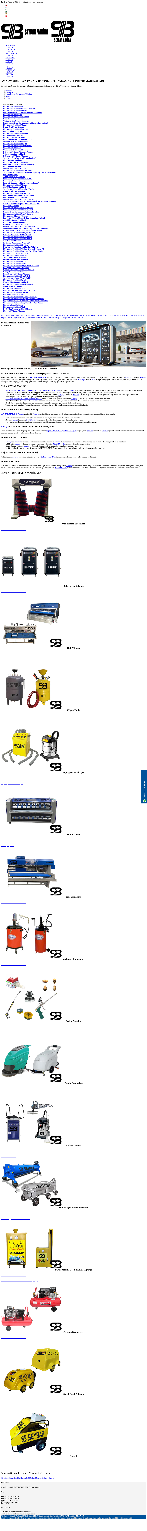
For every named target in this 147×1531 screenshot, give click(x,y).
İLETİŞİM (74, 1516)
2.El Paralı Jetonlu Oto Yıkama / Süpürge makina (24, 399)
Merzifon (38, 1478)
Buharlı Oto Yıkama (18, 315)
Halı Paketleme (75, 315)
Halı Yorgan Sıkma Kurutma (100, 315)
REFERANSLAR (62, 1516)
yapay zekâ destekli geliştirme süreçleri (61, 431)
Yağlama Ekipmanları (64, 318)
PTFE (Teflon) (31, 420)
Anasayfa (9, 90)
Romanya (81, 380)
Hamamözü (24, 1478)
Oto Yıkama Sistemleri (61, 315)
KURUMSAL (16, 1516)
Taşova (51, 1478)
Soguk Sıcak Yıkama (136, 315)
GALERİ (47, 1516)
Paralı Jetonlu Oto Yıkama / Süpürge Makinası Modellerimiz (29, 390)
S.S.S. (53, 1516)
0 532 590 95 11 (59, 444)
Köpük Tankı (6, 318)
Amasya (8, 96)
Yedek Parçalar (77, 318)
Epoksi (15, 420)
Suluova (8, 98)
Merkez (32, 1478)
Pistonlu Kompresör (35, 318)
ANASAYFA (6, 1516)
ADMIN (81, 1516)
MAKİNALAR (28, 1516)
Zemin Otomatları (49, 318)
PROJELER (39, 1516)
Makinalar (9, 92)
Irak (93, 380)
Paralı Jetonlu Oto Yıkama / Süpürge (19, 94)
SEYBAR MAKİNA (38, 377)
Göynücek (4, 1478)
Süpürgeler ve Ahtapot (19, 318)
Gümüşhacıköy (14, 1478)
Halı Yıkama (5, 315)
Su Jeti (125, 315)
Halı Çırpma (85, 315)
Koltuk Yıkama (117, 315)
